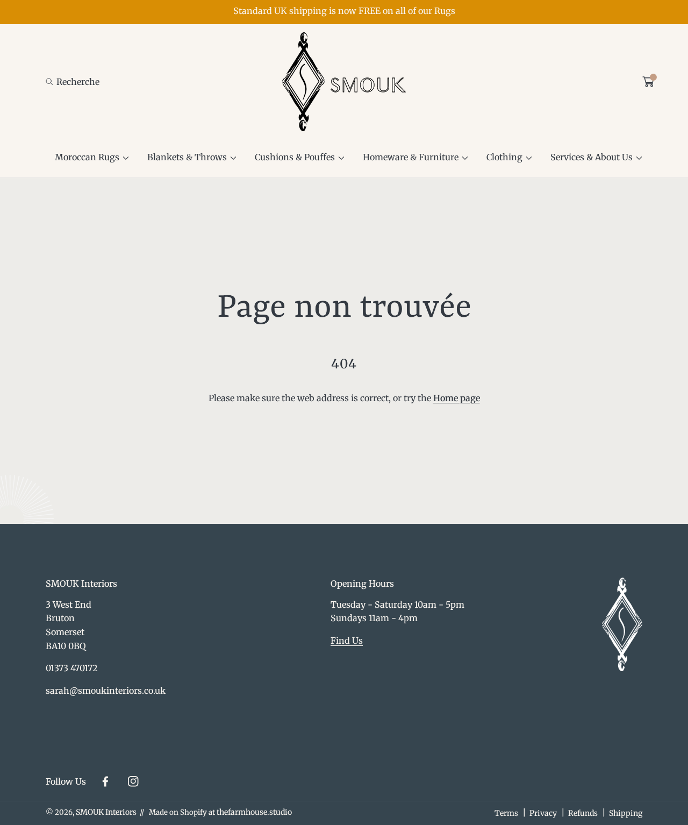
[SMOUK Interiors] (344, 81)
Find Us (347, 640)
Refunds (583, 813)
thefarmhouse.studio (254, 812)
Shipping (625, 813)
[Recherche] (52, 82)
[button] (72, 82)
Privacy (543, 813)
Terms (506, 813)
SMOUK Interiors (106, 812)
